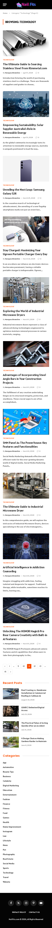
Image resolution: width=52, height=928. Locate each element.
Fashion (6, 799)
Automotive (8, 767)
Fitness (6, 808)
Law (4, 836)
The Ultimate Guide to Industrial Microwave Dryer (23, 508)
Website (6, 882)
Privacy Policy (19, 912)
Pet (4, 849)
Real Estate (8, 859)
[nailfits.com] (26, 4)
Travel (6, 877)
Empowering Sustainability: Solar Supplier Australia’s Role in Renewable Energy (23, 129)
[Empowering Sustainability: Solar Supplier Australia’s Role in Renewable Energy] (26, 104)
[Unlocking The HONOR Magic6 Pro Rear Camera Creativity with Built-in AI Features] (26, 610)
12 (35, 666)
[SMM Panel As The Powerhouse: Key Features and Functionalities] (26, 422)
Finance (6, 804)
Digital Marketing (11, 785)
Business (7, 776)
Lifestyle (7, 840)
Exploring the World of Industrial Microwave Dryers (23, 313)
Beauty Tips (8, 771)
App (4, 762)
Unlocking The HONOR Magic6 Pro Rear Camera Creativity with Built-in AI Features (25, 635)
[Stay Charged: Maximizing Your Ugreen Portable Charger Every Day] (26, 229)
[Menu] (5, 4)
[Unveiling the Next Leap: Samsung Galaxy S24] (26, 169)
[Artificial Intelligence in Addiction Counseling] (26, 546)
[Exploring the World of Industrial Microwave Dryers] (26, 290)
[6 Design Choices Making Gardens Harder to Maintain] (11, 742)
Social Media (8, 863)
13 (40, 666)
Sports (6, 868)
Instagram (7, 831)
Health (6, 822)
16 (5, 671)
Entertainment (9, 794)
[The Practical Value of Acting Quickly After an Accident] (11, 726)
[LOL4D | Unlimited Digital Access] (11, 711)
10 (24, 666)
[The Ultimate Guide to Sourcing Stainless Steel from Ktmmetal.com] (26, 43)
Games (6, 817)
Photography (9, 854)
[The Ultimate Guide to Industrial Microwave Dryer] (26, 486)
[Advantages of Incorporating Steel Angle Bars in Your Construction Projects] (26, 354)
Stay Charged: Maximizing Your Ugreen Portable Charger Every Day (25, 252)
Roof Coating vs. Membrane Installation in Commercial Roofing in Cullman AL (33, 693)
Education (7, 790)
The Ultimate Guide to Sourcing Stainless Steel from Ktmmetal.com (25, 66)
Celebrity (7, 781)
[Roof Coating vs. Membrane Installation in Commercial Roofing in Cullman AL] (11, 693)
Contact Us (34, 912)
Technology (8, 872)
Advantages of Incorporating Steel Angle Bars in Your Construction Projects (24, 379)
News (5, 845)
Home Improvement (12, 827)
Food (5, 813)
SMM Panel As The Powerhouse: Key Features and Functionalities (25, 444)
